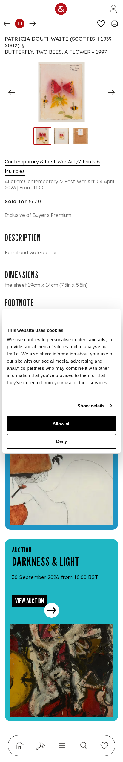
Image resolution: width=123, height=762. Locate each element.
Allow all (61, 423)
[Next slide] (111, 92)
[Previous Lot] (7, 23)
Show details (90, 405)
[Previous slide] (11, 92)
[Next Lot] (32, 23)
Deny (61, 441)
